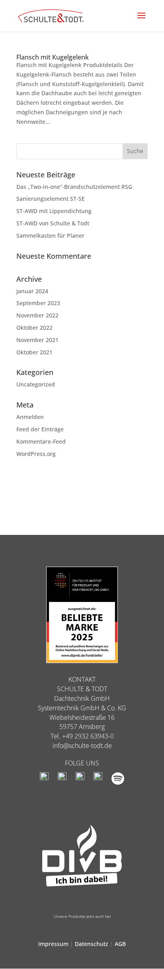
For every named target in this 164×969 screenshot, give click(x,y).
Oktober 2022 (34, 327)
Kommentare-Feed (41, 441)
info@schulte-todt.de (82, 745)
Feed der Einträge (40, 429)
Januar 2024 (32, 291)
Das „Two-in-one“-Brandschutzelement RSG (74, 186)
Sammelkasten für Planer (50, 235)
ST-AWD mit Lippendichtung (54, 211)
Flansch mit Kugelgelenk (52, 57)
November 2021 (37, 340)
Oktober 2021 (34, 352)
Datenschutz (91, 944)
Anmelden (30, 417)
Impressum (53, 944)
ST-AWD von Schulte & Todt (52, 223)
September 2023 (38, 303)
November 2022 (37, 315)
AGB (120, 944)
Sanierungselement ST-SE (50, 198)
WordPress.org (36, 454)
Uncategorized (35, 384)
